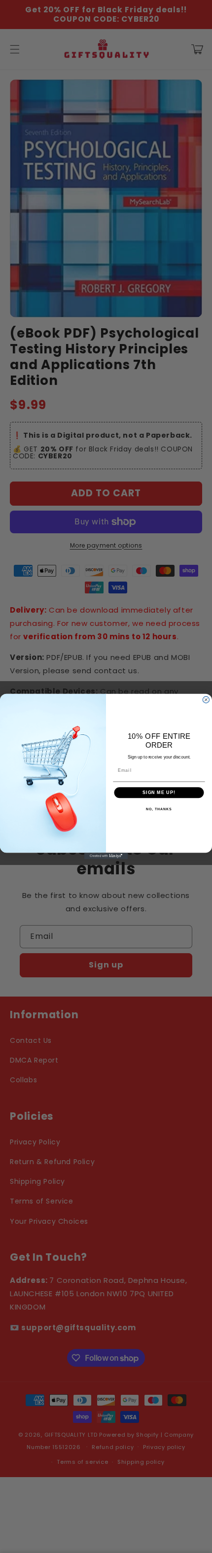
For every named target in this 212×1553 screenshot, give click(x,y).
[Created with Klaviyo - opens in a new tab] (106, 856)
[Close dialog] (206, 699)
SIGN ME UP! (159, 792)
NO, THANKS (159, 809)
